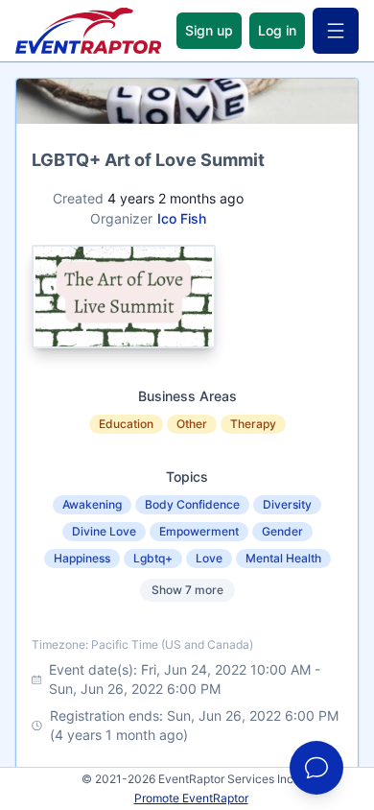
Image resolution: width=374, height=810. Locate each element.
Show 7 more (187, 590)
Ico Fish (181, 218)
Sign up (209, 30)
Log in (277, 30)
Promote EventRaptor (191, 798)
